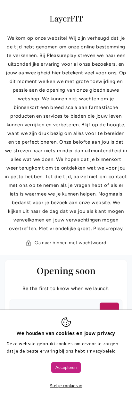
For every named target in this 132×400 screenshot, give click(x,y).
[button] (66, 243)
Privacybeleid (101, 351)
